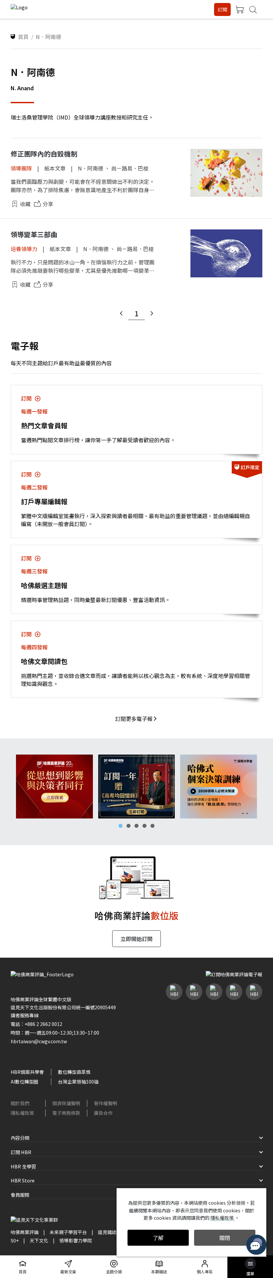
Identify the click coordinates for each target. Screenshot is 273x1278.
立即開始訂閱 (136, 939)
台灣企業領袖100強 (78, 1081)
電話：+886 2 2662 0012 (36, 1024)
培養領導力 (24, 249)
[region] (136, 786)
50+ (15, 1240)
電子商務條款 (66, 1113)
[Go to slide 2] (129, 826)
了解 (158, 1238)
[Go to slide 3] (136, 826)
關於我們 (20, 1103)
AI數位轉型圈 (24, 1081)
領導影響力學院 (75, 1240)
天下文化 (39, 1240)
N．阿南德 (90, 168)
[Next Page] (151, 313)
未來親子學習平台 (68, 1232)
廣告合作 (103, 1113)
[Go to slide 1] (121, 826)
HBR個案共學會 (27, 1072)
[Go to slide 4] (144, 826)
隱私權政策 (22, 1113)
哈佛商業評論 (25, 1232)
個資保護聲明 (66, 1103)
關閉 (224, 1238)
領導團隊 (21, 168)
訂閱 (222, 9)
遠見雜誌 (107, 1232)
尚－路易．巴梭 (129, 168)
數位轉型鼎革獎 (74, 1072)
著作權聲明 (105, 1103)
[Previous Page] (121, 313)
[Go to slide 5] (152, 826)
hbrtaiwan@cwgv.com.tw (39, 1041)
